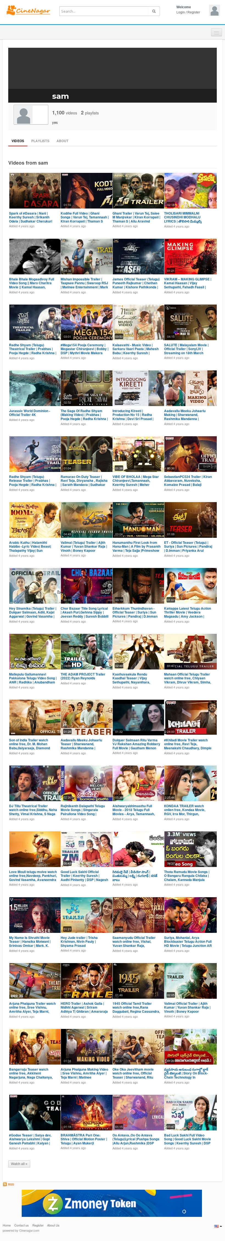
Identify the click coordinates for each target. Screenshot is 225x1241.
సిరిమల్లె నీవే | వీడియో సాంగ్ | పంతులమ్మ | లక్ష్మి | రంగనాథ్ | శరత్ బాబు (135, 875)
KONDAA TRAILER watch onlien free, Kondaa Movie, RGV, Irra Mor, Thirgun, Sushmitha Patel (184, 811)
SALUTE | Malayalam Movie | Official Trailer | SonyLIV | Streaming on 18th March (186, 348)
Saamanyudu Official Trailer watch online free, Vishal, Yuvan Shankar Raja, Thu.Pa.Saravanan (134, 943)
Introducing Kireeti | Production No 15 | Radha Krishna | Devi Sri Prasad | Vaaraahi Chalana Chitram (133, 416)
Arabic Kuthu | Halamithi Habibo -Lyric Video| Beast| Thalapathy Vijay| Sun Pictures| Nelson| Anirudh (30, 548)
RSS (10, 1184)
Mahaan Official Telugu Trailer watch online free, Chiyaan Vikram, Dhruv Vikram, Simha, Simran (187, 680)
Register (193, 12)
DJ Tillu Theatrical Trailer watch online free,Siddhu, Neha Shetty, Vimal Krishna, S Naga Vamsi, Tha (33, 811)
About (63, 140)
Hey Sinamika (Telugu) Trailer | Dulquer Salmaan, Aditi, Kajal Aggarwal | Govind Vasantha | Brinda (32, 614)
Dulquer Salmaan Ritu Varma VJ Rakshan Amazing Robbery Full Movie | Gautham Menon (136, 744)
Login (180, 12)
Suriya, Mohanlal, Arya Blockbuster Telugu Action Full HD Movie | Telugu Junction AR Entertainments (188, 943)
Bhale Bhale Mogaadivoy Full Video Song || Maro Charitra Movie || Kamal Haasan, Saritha (31, 285)
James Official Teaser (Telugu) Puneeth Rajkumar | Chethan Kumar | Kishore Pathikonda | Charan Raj (136, 285)
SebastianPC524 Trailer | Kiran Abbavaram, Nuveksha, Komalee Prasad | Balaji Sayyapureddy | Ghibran (188, 482)
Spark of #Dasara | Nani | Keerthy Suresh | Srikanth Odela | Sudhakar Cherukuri (30, 217)
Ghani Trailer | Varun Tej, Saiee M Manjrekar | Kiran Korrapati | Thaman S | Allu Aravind (136, 217)
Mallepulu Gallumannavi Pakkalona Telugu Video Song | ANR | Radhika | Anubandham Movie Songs (33, 680)
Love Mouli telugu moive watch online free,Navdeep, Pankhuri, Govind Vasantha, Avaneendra (33, 875)
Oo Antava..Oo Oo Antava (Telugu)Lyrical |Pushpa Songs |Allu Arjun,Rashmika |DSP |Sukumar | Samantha (136, 1141)
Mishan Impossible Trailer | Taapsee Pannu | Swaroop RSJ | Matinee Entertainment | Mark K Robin (84, 285)
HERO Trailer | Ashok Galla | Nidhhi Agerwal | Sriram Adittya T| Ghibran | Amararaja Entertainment (84, 1009)
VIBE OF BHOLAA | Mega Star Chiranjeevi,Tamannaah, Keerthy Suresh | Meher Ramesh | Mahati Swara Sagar (136, 482)
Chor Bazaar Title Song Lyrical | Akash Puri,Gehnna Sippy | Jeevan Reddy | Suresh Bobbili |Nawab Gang (84, 614)
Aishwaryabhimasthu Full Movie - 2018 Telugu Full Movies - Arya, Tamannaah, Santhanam (134, 811)
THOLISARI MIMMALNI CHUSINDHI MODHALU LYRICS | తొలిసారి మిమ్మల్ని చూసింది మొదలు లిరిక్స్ (183, 219)
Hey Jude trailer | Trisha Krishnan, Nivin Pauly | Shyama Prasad (79, 941)
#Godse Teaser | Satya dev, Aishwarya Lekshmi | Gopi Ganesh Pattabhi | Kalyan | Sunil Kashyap (30, 1141)
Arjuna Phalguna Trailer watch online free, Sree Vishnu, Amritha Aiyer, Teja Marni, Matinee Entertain (32, 1009)
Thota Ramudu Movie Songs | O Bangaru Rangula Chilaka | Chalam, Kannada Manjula (186, 875)
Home (7, 1225)
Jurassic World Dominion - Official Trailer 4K (29, 412)
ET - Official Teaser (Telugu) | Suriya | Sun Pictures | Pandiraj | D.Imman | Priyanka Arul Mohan (188, 548)
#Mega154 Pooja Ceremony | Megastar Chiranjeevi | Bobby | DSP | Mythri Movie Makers (84, 348)
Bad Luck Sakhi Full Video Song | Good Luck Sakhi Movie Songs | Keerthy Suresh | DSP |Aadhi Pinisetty (187, 1141)
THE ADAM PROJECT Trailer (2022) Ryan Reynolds (83, 676)
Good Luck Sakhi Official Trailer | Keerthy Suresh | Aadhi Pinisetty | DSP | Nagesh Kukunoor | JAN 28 (84, 877)
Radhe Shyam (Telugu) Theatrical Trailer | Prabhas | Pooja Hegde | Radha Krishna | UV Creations (32, 350)
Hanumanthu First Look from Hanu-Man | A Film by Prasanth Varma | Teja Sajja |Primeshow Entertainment (137, 548)
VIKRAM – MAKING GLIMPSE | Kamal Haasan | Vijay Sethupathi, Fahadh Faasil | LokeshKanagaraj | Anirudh (187, 285)
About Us (53, 1225)
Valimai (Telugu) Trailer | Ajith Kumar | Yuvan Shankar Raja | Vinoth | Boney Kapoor (84, 546)
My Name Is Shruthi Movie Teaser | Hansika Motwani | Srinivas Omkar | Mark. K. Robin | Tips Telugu (29, 943)
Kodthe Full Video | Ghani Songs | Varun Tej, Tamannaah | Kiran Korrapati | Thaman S (85, 217)
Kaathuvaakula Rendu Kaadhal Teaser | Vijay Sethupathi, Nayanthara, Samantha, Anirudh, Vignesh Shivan (135, 682)
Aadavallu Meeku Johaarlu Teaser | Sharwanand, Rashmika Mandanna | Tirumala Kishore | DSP (81, 746)
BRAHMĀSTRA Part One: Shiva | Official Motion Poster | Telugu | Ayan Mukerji (84, 1139)
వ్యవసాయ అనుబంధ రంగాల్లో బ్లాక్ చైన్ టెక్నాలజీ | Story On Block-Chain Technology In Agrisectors (186, 1075)
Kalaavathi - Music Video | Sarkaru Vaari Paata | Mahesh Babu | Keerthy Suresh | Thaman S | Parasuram (136, 350)
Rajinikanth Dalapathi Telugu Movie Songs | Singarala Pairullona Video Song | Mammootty (83, 811)
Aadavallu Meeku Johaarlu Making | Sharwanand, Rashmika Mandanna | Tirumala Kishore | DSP (185, 416)
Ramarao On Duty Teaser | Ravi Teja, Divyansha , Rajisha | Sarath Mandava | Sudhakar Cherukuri (84, 482)
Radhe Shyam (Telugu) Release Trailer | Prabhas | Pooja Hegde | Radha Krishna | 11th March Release (32, 482)
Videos (18, 140)
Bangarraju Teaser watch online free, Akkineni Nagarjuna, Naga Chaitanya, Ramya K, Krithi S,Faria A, (31, 1075)
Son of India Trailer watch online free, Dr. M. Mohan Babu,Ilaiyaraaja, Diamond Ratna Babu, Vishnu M (29, 746)
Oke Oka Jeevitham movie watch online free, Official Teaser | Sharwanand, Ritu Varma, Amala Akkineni (133, 1075)
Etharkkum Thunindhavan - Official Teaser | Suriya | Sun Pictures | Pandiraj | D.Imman (135, 612)
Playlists (40, 140)
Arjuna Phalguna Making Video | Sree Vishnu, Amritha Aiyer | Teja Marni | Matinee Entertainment (84, 1075)
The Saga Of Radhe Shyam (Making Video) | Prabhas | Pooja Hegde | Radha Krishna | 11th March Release (84, 416)
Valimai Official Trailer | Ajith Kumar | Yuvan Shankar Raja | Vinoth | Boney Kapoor (187, 1007)
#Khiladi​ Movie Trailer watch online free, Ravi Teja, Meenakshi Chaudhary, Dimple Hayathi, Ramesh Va (188, 746)
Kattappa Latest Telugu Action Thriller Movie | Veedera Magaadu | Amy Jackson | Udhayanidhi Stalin (187, 614)
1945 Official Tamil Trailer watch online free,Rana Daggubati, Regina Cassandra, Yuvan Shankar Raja (136, 1009)
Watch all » (19, 1164)
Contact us (21, 1225)
